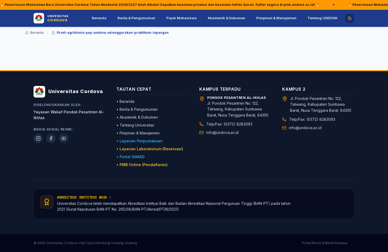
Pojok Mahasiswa (181, 18)
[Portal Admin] (351, 243)
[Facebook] (51, 138)
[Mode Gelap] (349, 18)
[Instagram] (38, 138)
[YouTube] (63, 138)
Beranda (99, 18)
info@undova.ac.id (222, 132)
